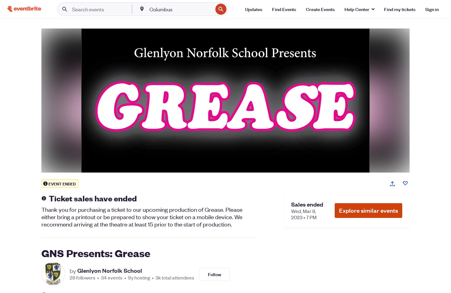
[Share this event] (392, 183)
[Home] (24, 9)
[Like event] (405, 183)
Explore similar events (368, 210)
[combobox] (180, 9)
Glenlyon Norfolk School (109, 270)
